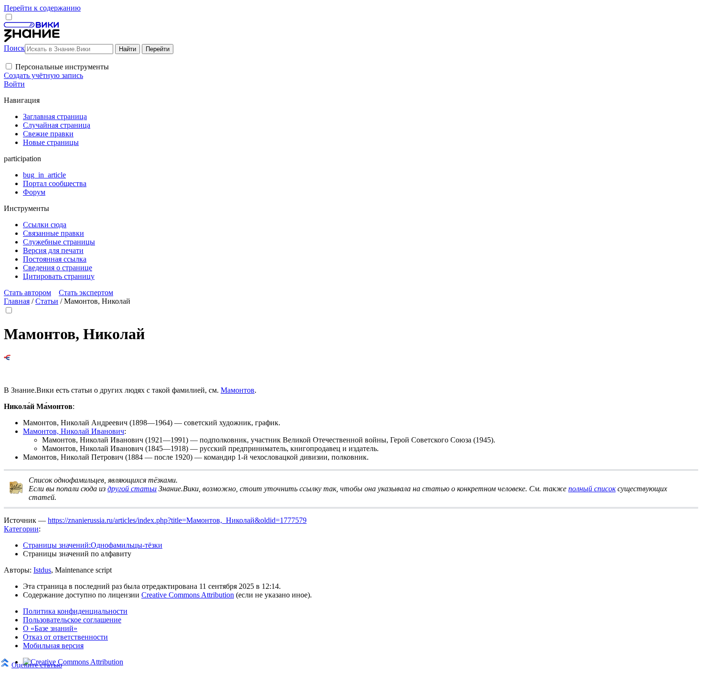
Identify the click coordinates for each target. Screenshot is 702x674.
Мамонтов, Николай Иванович (73, 431)
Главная (17, 301)
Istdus (42, 570)
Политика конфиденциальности (75, 611)
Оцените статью (36, 665)
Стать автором (27, 292)
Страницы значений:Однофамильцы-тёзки (92, 545)
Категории (21, 529)
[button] (9, 66)
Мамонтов (238, 390)
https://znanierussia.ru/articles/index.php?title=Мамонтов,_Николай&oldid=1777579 (177, 520)
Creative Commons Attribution (187, 595)
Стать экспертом (86, 292)
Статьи (46, 301)
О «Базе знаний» (50, 628)
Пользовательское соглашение (72, 620)
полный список (592, 489)
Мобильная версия (53, 645)
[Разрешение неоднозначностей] (7, 358)
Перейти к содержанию (42, 8)
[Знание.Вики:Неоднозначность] (16, 492)
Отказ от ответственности (65, 637)
